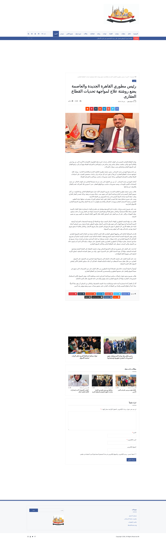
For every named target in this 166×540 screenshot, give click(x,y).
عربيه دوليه (78, 33)
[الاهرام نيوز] (121, 14)
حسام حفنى (130, 101)
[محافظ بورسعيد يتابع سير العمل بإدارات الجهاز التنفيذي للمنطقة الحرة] (102, 380)
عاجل (129, 33)
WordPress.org (132, 525)
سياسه (117, 33)
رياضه (98, 33)
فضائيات (92, 33)
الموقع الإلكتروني (131, 447)
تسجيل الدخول (133, 516)
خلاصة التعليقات (132, 522)
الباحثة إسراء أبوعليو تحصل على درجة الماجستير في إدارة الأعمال (114, 38)
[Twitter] (32, 536)
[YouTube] (30, 536)
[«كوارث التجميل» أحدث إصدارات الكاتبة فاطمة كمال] (78, 380)
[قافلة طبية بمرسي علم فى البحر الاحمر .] (125, 380)
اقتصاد (110, 33)
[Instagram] (28, 536)
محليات (123, 33)
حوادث (104, 33)
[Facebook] (35, 536)
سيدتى (62, 33)
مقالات (85, 33)
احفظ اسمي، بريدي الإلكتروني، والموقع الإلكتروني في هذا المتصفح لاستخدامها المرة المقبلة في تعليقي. (107, 454)
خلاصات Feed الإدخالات (130, 519)
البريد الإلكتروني (131, 440)
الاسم (134, 432)
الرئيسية (135, 33)
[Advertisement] (62, 15)
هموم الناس (69, 33)
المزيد (56, 33)
